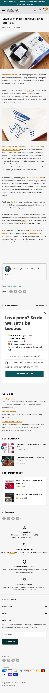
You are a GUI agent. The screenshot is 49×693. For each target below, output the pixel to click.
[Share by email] (24, 291)
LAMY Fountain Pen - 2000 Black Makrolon (29, 482)
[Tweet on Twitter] (20, 291)
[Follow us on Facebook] (4, 518)
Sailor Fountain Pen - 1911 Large (29, 494)
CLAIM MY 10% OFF (24, 373)
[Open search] (35, 9)
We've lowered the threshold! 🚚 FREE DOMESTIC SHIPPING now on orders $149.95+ (24, 3)
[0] (44, 9)
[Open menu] (3, 10)
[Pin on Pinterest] (15, 291)
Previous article (11, 306)
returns (12, 552)
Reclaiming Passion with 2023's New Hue (31, 445)
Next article (39, 306)
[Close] (45, 313)
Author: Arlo (6, 27)
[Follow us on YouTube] (18, 518)
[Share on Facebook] (11, 291)
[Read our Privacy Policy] (42, 366)
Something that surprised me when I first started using (23, 146)
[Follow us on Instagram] (8, 518)
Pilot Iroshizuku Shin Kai (11, 75)
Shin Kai (30, 90)
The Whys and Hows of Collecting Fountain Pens (30, 458)
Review (19, 286)
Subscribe (10, 641)
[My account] (40, 9)
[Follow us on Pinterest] (13, 518)
